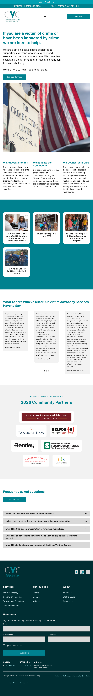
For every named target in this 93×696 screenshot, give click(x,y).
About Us (67, 593)
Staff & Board (69, 597)
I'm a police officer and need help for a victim (16, 271)
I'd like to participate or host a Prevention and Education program (76, 237)
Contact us (14, 499)
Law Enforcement (11, 605)
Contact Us (68, 601)
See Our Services (14, 77)
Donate (78, 16)
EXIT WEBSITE (46, 2)
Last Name (52, 635)
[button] (46, 513)
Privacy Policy (12, 683)
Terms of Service (25, 683)
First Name (8, 635)
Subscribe (24, 653)
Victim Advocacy (10, 593)
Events (36, 593)
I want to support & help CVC (46, 235)
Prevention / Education (13, 601)
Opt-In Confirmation (14, 646)
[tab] (44, 371)
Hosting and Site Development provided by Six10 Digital (72, 676)
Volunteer (37, 601)
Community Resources (13, 597)
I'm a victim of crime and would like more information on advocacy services (16, 237)
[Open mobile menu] (45, 16)
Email (6, 624)
